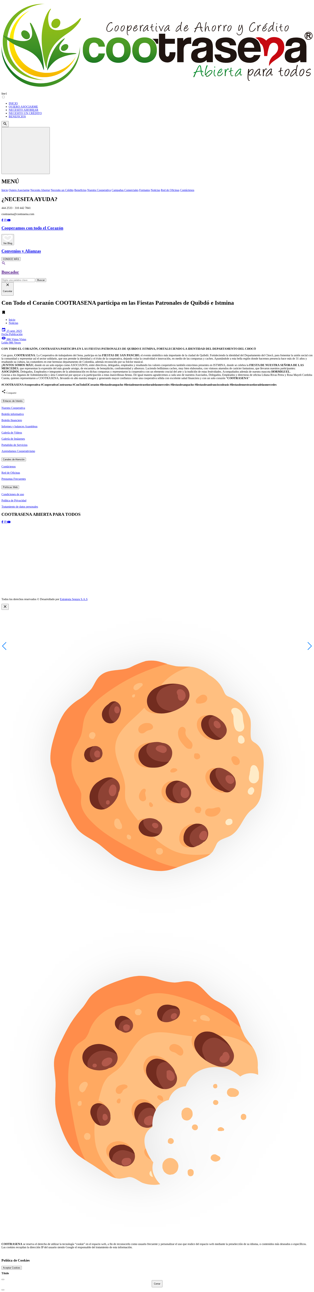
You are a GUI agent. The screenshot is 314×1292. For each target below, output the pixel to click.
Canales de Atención (14, 459)
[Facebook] (2, 220)
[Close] (2, 1279)
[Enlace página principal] (157, 46)
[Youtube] (9, 220)
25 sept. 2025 (12, 332)
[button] (309, 646)
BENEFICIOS (17, 116)
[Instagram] (5, 220)
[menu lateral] (25, 150)
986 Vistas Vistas (13, 341)
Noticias (13, 322)
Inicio (12, 319)
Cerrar (157, 1283)
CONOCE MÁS (11, 259)
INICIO (13, 103)
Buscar (41, 280)
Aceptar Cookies (11, 1267)
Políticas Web (10, 487)
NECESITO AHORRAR (23, 109)
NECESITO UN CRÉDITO (25, 113)
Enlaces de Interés (13, 401)
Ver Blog (7, 243)
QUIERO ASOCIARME (23, 106)
